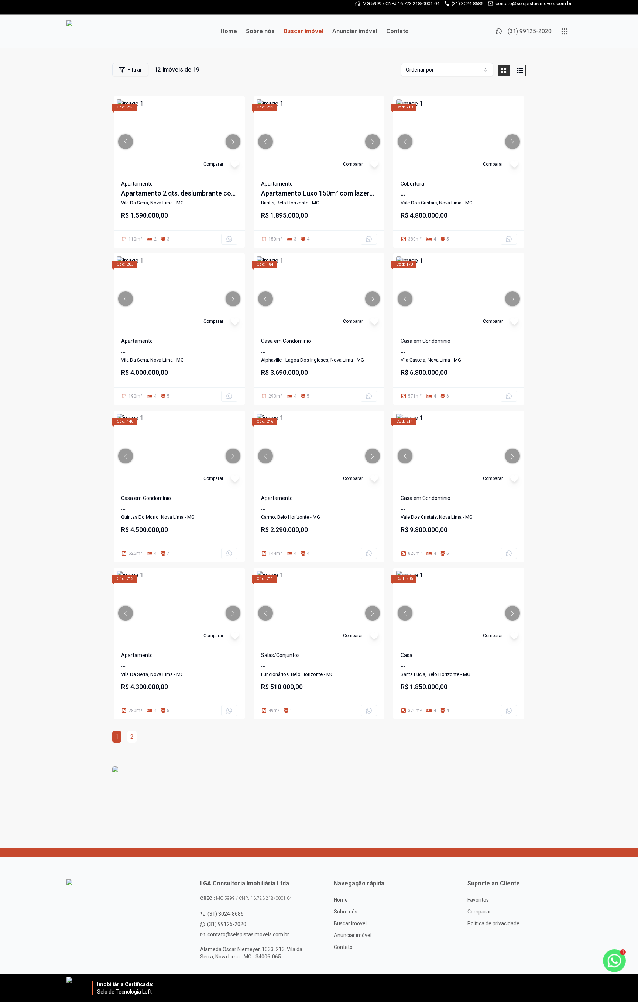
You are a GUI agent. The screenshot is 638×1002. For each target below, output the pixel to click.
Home (228, 31)
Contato (397, 31)
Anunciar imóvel (354, 31)
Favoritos (478, 900)
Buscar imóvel (303, 31)
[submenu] (565, 31)
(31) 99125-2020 (226, 924)
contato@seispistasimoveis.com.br (533, 3)
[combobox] (447, 69)
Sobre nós (260, 31)
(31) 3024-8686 (467, 3)
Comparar (479, 912)
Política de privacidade (493, 923)
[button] (125, 141)
